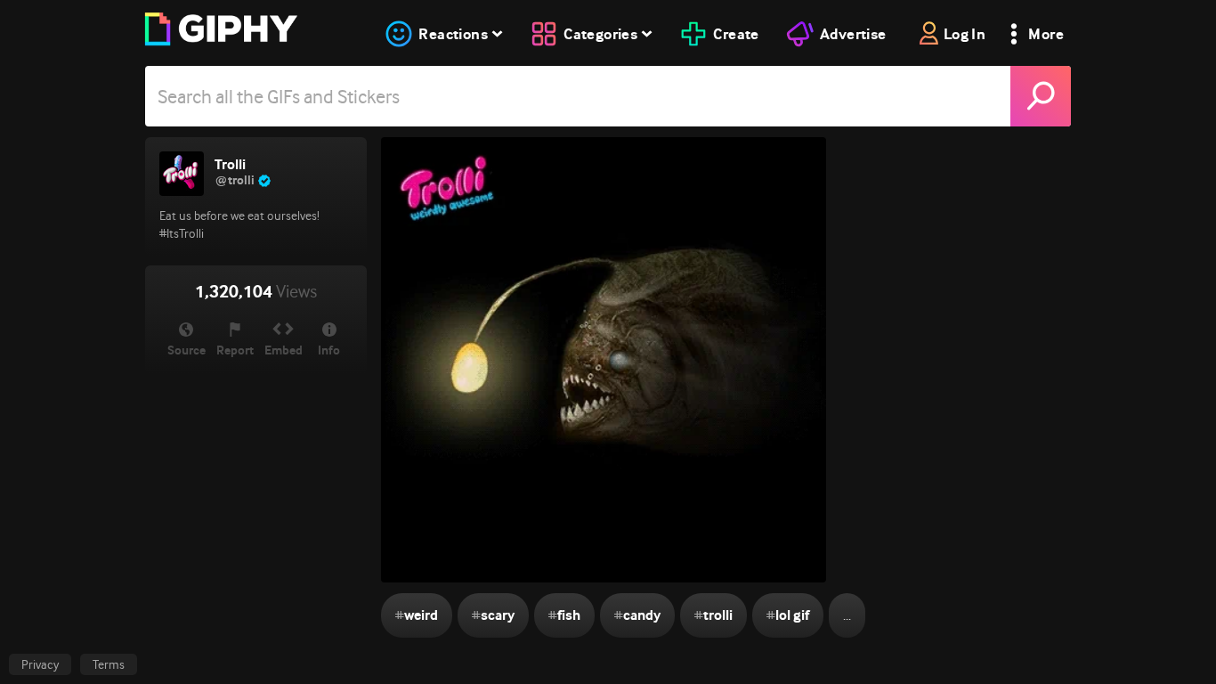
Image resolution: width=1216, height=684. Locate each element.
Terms (109, 664)
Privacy (40, 664)
